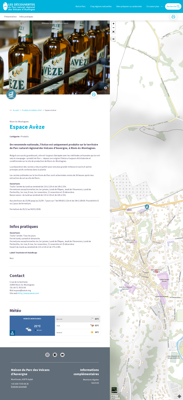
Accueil (16, 110)
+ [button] (113, 23)
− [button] (113, 27)
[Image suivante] (105, 57)
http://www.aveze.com (28, 293)
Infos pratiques (26, 16)
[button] (113, 32)
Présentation (10, 16)
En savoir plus (153, 6)
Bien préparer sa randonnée (129, 6)
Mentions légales (91, 379)
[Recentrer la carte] (113, 39)
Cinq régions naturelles (101, 6)
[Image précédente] (4, 57)
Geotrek (95, 382)
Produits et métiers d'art (32, 110)
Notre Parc (80, 6)
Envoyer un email (19, 386)
